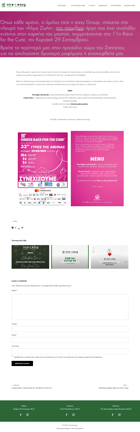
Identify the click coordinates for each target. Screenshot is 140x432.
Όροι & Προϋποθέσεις (77, 428)
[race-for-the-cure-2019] (42, 169)
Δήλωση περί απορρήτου (63, 428)
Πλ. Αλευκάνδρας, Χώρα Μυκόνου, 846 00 (116, 409)
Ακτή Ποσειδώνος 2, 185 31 (70, 409)
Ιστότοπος (15, 346)
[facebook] (20, 415)
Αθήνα (80, 30)
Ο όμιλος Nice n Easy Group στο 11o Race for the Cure (32, 387)
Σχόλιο (14, 290)
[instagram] (27, 415)
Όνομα (15, 324)
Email (14, 335)
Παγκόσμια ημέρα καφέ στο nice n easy (113, 387)
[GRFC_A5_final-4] (97, 168)
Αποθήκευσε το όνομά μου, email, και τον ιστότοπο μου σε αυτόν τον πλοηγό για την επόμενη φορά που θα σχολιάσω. (58, 357)
